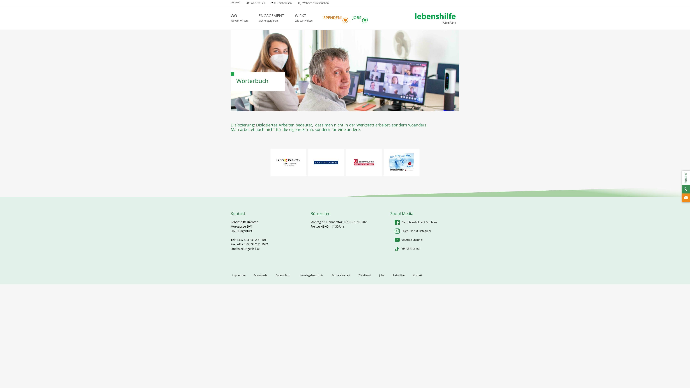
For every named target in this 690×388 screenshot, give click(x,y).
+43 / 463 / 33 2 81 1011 (252, 240)
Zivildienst (364, 275)
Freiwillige (398, 275)
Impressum (239, 275)
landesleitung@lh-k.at (245, 249)
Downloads (260, 275)
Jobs (381, 275)
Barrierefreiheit (341, 275)
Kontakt (417, 275)
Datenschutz (283, 275)
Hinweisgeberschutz (311, 275)
